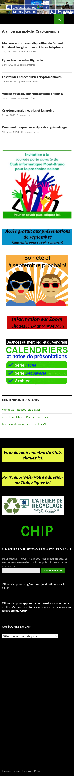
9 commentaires (25, 115)
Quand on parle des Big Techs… (24, 60)
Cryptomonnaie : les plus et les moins (28, 110)
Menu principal (69, 19)
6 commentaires (27, 51)
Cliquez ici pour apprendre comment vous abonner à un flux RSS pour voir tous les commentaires (36, 606)
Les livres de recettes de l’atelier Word (26, 424)
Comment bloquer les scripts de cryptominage (34, 127)
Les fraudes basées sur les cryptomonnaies (32, 77)
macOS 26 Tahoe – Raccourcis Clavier (26, 417)
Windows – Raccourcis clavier (21, 409)
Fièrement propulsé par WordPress (21, 771)
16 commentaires (25, 64)
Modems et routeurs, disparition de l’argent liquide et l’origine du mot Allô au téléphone (32, 45)
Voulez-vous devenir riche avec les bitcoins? (33, 93)
